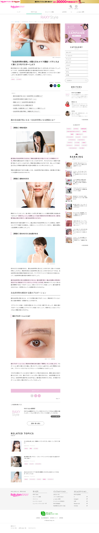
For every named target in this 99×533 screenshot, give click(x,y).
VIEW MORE (84, 119)
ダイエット (69, 145)
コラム (67, 72)
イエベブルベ (81, 139)
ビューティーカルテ (37, 501)
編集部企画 (83, 128)
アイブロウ (19, 79)
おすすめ (76, 128)
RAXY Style (34, 12)
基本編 (84, 131)
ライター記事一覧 (55, 416)
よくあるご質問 (80, 12)
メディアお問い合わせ (58, 496)
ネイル (67, 68)
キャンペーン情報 (49, 12)
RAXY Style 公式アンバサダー (73, 131)
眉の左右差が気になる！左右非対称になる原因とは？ (28, 96)
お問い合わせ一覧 (22, 528)
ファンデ (84, 145)
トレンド (31, 463)
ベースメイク (69, 55)
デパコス (77, 145)
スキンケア (68, 52)
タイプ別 (81, 148)
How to (13, 79)
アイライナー (50, 479)
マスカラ (38, 479)
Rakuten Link (77, 503)
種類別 (44, 479)
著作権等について (54, 517)
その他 (67, 75)
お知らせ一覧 (56, 494)
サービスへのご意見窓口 (58, 501)
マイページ (35, 499)
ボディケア (68, 62)
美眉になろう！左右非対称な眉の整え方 (24, 102)
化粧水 (83, 142)
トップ (18, 12)
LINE (75, 501)
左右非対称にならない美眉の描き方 (23, 105)
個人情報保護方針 (45, 517)
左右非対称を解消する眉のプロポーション (25, 99)
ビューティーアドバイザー (39, 503)
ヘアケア (68, 65)
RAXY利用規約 (56, 503)
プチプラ (70, 142)
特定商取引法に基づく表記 (59, 505)
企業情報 (38, 517)
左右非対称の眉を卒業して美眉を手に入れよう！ (26, 111)
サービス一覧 (13, 528)
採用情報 (61, 517)
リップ (84, 137)
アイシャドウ (38, 463)
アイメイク (17, 77)
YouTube (76, 505)
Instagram (76, 499)
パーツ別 (35, 448)
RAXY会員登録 (77, 494)
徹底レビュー (79, 134)
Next (57, 398)
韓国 (31, 448)
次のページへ (35, 391)
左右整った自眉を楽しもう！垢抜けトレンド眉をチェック (29, 108)
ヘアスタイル (72, 139)
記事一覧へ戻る (35, 423)
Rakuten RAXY (18, 7)
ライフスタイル (73, 148)
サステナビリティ (32, 528)
